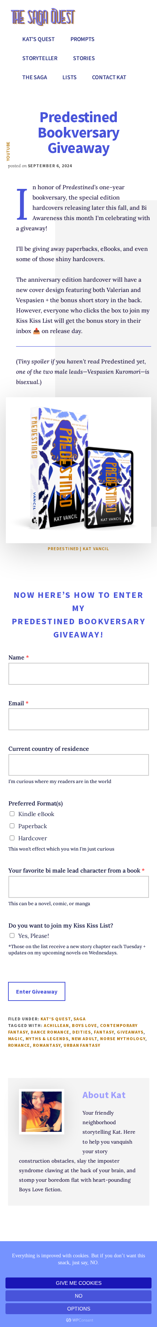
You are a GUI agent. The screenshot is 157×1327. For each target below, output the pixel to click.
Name (18, 657)
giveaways (130, 1032)
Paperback (32, 826)
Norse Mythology (122, 1038)
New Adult (84, 1038)
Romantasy (47, 1045)
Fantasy (104, 1032)
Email (18, 703)
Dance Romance (50, 1032)
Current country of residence (48, 748)
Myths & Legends (47, 1038)
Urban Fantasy (82, 1045)
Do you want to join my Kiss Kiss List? (60, 925)
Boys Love (84, 1025)
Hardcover (32, 838)
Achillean (56, 1025)
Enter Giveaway (36, 991)
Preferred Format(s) (35, 803)
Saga (79, 1018)
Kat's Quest (56, 1018)
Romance (19, 1045)
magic (15, 1038)
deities (81, 1032)
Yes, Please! (33, 935)
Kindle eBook (36, 814)
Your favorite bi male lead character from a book (76, 870)
